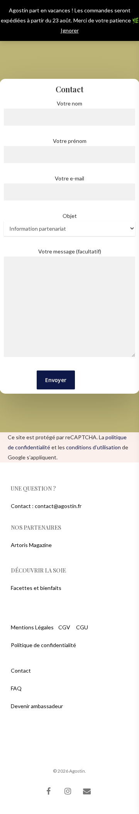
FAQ (16, 688)
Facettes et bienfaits (36, 588)
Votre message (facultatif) (69, 251)
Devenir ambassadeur (37, 706)
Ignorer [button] (70, 30)
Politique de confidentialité (43, 645)
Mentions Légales (32, 627)
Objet (70, 215)
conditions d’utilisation (93, 447)
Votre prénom (69, 141)
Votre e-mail (69, 178)
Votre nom (69, 103)
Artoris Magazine (31, 545)
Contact (21, 670)
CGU (82, 627)
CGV (64, 627)
